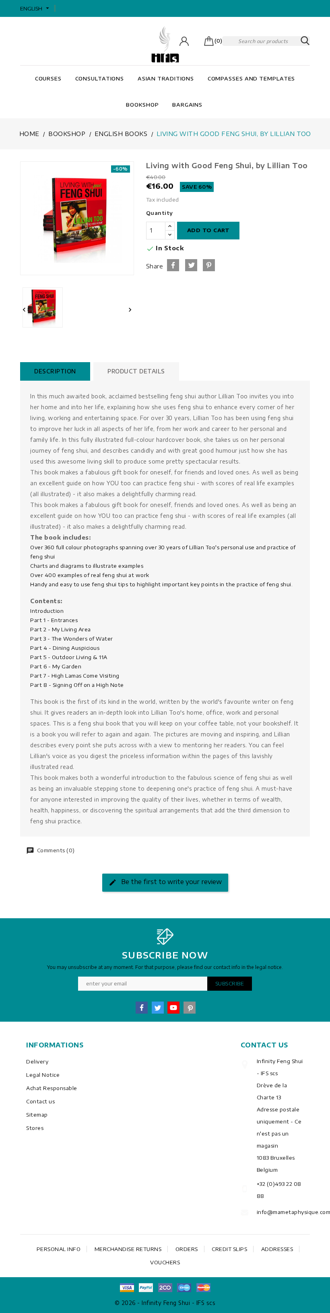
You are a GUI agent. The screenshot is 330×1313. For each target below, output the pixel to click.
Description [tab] (55, 371)
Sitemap (37, 1114)
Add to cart (208, 230)
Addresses (277, 1249)
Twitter (158, 1008)
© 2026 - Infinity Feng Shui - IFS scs (165, 1302)
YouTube (173, 1008)
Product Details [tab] (136, 371)
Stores (34, 1128)
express (165, 1287)
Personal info (59, 1249)
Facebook (142, 1008)
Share (173, 265)
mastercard (184, 1287)
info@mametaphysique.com (280, 1212)
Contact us (40, 1101)
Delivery (37, 1061)
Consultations (99, 78)
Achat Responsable (51, 1088)
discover (146, 1287)
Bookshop (142, 104)
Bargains (187, 104)
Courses (48, 78)
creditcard (203, 1287)
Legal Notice (43, 1075)
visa (126, 1287)
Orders (186, 1249)
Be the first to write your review (171, 882)
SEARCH (305, 41)
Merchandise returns (128, 1249)
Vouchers (165, 1262)
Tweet (191, 265)
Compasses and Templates (251, 78)
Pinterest (209, 265)
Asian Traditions (166, 78)
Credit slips (229, 1249)
